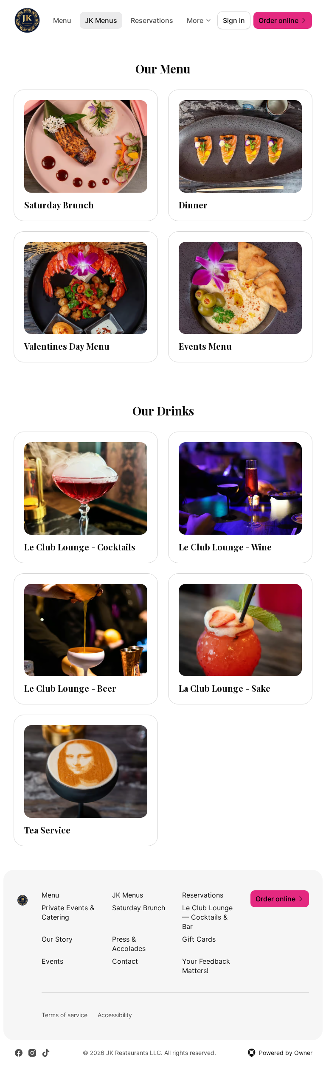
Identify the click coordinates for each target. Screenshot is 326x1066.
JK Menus (101, 20)
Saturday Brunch (138, 907)
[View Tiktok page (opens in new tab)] (46, 1053)
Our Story (57, 939)
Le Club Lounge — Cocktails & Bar (207, 917)
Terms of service (64, 1014)
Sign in (234, 20)
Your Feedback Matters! (206, 966)
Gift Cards (199, 939)
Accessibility (115, 1014)
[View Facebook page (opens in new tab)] (19, 1053)
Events (52, 961)
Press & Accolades (129, 944)
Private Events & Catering (68, 912)
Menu (62, 20)
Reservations (152, 20)
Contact (125, 961)
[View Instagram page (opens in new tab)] (32, 1053)
